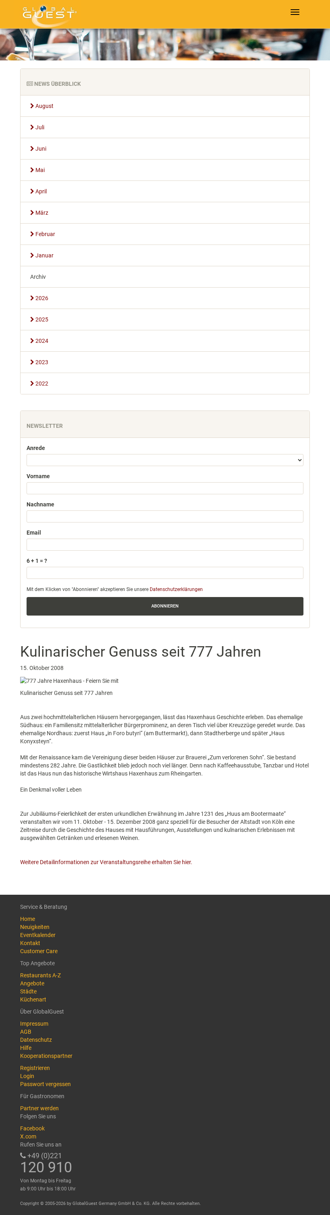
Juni (40, 148)
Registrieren (35, 1068)
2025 (41, 319)
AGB (25, 1031)
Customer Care (39, 951)
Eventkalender (38, 935)
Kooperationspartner (46, 1056)
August (44, 106)
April (40, 191)
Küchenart (33, 999)
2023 (41, 362)
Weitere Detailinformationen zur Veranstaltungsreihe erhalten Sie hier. (106, 862)
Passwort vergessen (45, 1084)
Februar (44, 234)
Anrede (36, 448)
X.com (28, 1136)
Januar (44, 255)
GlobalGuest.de (48, 14)
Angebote (32, 983)
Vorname (38, 476)
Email (34, 532)
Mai (39, 170)
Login (27, 1076)
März (41, 212)
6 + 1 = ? (37, 561)
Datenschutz (36, 1040)
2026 (41, 298)
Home (27, 919)
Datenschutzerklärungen (176, 589)
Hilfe (25, 1048)
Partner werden (39, 1108)
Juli (39, 127)
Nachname (40, 504)
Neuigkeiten (35, 927)
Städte (28, 991)
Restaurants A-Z (40, 975)
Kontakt (30, 943)
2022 (41, 383)
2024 (41, 341)
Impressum (34, 1023)
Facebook (32, 1128)
